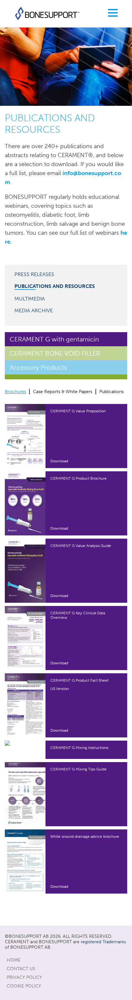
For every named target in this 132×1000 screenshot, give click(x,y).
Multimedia (29, 299)
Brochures (15, 391)
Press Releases (34, 274)
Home (14, 960)
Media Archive (33, 310)
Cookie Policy (24, 986)
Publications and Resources (54, 286)
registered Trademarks (103, 942)
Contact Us (21, 968)
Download (59, 461)
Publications (111, 391)
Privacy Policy (24, 977)
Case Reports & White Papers (62, 391)
